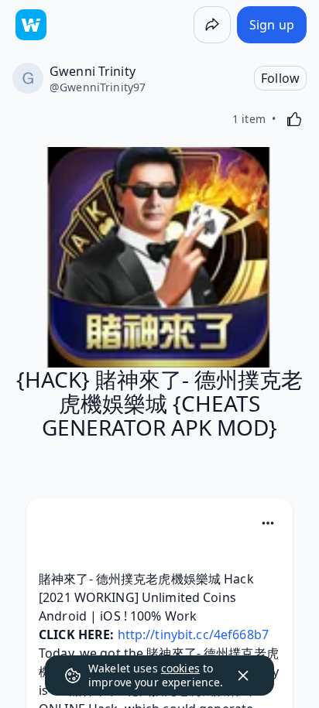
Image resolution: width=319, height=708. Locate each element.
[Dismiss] (243, 675)
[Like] (294, 119)
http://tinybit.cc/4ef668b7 (193, 634)
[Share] (212, 24)
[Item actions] (268, 523)
